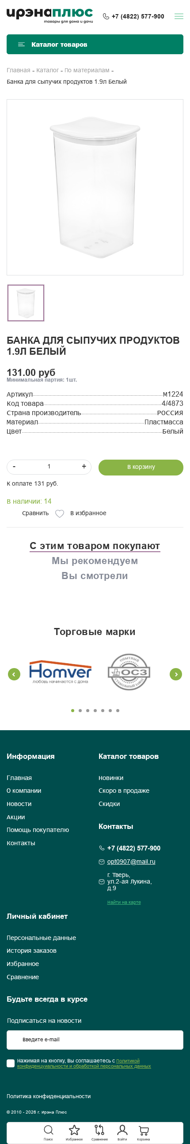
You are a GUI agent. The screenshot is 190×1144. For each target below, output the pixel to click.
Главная (18, 71)
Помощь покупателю (38, 830)
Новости (19, 804)
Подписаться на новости (44, 1021)
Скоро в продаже (124, 791)
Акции (16, 817)
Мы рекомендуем (95, 560)
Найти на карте (124, 902)
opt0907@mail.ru (131, 862)
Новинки (111, 778)
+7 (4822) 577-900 (138, 16)
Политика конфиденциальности (49, 1096)
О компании (24, 791)
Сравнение (23, 977)
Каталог (47, 71)
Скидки (109, 804)
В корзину (141, 467)
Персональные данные (41, 938)
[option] (95, 187)
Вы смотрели (95, 575)
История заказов (32, 951)
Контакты (21, 843)
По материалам (87, 71)
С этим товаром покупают (95, 545)
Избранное (23, 964)
